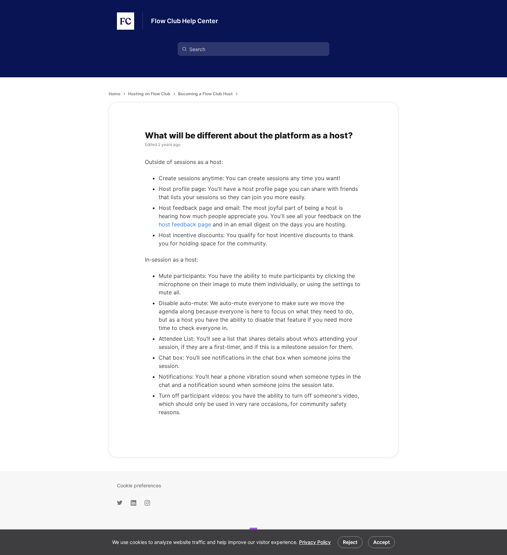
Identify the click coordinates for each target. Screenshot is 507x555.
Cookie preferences (139, 485)
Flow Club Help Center (184, 21)
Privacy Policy (315, 542)
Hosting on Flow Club (149, 93)
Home (114, 93)
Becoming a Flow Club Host (205, 93)
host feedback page (185, 224)
